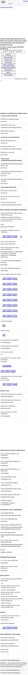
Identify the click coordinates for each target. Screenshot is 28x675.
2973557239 (9, 310)
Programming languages (8, 67)
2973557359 (9, 289)
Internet (8, 72)
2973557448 (9, 384)
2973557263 (9, 305)
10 (3, 334)
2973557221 (9, 315)
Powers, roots (8, 59)
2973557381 (9, 283)
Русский (25, 1)
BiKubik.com (16, 660)
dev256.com (17, 672)
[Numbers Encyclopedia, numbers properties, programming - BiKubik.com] (3, 3)
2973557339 (9, 299)
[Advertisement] (14, 23)
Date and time (8, 69)
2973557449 (9, 236)
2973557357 (9, 294)
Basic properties (8, 57)
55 (3, 325)
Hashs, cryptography (8, 64)
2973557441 (9, 278)
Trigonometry (8, 62)
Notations (8, 54)
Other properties (8, 74)
